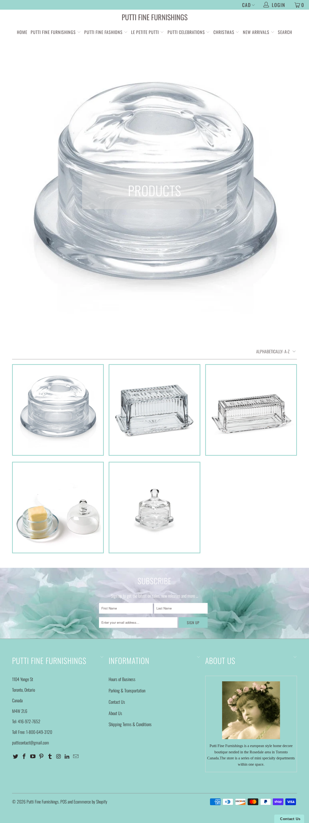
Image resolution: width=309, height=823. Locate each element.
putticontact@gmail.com (30, 742)
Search (285, 32)
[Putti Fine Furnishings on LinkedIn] (67, 756)
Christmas (224, 32)
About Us (115, 713)
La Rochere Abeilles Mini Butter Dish (58, 410)
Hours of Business (122, 679)
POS (63, 801)
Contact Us (117, 702)
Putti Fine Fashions (103, 32)
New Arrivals (256, 32)
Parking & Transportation (127, 690)
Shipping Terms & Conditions (130, 724)
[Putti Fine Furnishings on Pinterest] (41, 756)
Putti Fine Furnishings (155, 17)
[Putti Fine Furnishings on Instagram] (58, 756)
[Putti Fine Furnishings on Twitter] (15, 756)
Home (22, 32)
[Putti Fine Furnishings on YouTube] (32, 756)
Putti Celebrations (186, 32)
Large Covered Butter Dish (154, 410)
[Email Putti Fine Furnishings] (76, 756)
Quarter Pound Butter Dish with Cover (251, 410)
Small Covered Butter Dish (58, 507)
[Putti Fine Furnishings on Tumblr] (50, 756)
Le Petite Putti (145, 32)
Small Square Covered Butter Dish (154, 507)
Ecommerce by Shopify (90, 801)
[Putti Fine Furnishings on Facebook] (24, 756)
